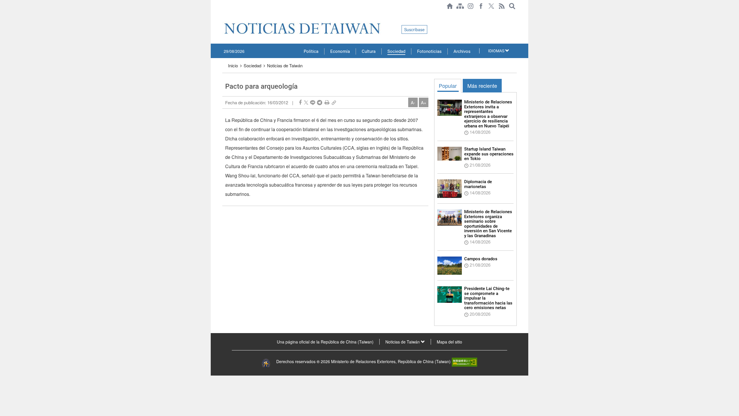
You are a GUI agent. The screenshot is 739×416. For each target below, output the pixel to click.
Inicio (233, 65)
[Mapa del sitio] (460, 6)
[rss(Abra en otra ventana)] (501, 6)
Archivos (462, 51)
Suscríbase (414, 29)
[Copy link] (334, 102)
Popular (448, 85)
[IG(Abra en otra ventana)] (470, 6)
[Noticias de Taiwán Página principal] (449, 6)
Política (311, 51)
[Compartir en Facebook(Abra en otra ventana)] (300, 102)
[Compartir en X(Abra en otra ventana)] (306, 102)
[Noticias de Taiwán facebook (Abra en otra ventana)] (481, 6)
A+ (423, 102)
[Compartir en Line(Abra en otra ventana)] (312, 102)
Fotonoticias (429, 51)
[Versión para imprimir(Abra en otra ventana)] (327, 102)
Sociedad (396, 51)
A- (413, 102)
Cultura (369, 51)
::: (224, 15)
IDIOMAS (496, 51)
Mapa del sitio (449, 342)
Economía (340, 51)
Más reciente (482, 85)
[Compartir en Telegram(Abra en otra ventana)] (319, 102)
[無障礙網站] (464, 361)
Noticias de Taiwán (285, 65)
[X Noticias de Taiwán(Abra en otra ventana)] (491, 6)
